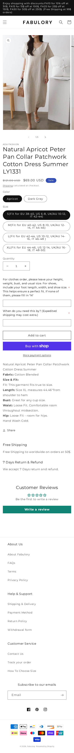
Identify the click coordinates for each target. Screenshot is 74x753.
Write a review (37, 509)
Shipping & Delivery (22, 604)
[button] (5, 22)
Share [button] (11, 430)
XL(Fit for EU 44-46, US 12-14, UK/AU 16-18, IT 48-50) (36, 249)
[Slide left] (28, 137)
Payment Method (20, 612)
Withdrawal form (20, 630)
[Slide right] (45, 137)
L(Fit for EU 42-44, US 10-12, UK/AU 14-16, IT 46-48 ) (36, 238)
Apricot (12, 199)
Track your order (19, 662)
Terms (12, 571)
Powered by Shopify (45, 746)
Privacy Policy (18, 580)
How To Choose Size (22, 671)
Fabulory (31, 746)
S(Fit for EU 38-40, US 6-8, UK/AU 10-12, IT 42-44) (36, 215)
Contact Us (16, 654)
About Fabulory (19, 554)
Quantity (8, 258)
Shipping (8, 185)
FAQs (11, 563)
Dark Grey (35, 199)
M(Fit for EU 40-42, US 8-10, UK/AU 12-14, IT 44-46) (36, 226)
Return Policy (17, 621)
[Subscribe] (62, 695)
